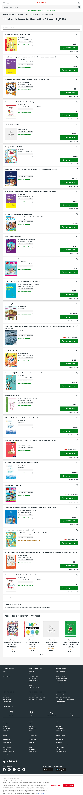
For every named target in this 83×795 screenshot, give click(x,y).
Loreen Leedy (23, 306)
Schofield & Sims (24, 398)
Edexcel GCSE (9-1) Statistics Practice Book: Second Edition (24, 373)
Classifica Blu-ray (60, 730)
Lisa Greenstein (32, 239)
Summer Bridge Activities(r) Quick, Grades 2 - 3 (20, 214)
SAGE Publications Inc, (23, 557)
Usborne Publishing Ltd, (23, 39)
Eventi (4, 674)
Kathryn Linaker (33, 398)
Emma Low (28, 510)
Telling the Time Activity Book (14, 147)
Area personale (6, 695)
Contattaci (5, 704)
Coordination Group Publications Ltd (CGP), (28, 106)
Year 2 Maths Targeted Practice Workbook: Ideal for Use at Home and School (30, 192)
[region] (41, 785)
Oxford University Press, (23, 84)
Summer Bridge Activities (26, 217)
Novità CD (31, 726)
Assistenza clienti (7, 701)
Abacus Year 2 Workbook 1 (13, 259)
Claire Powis (28, 284)
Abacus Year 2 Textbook (13, 485)
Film (57, 724)
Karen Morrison (23, 239)
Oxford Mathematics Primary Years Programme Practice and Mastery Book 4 (30, 440)
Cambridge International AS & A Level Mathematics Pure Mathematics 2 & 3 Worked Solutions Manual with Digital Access (40, 327)
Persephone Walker (33, 532)
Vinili (30, 730)
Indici (30, 685)
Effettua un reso (7, 699)
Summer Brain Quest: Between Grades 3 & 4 (19, 530)
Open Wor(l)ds (33, 751)
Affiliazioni (58, 674)
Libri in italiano (6, 724)
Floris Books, (21, 422)
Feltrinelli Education (60, 701)
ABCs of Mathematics (32, 643)
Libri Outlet (5, 726)
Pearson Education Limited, (24, 264)
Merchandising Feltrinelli (62, 745)
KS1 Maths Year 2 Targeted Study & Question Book (70, 643)
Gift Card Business (60, 676)
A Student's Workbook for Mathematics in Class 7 (21, 463)
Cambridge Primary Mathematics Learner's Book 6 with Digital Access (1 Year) (31, 508)
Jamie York (22, 420)
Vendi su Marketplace (61, 678)
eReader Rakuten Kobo (61, 751)
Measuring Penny (10, 304)
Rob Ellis (22, 375)
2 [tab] (42, 654)
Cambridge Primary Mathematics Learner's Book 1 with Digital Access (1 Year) (31, 169)
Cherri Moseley (23, 172)
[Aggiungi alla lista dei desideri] (77, 34)
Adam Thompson (24, 127)
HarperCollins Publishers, (24, 62)
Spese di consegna (8, 706)
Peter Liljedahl (23, 555)
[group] (41, 10)
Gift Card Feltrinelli (33, 676)
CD (30, 724)
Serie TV (58, 733)
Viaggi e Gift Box (60, 747)
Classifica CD (32, 728)
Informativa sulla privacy (35, 699)
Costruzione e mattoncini (9, 745)
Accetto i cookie (68, 785)
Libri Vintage (6, 730)
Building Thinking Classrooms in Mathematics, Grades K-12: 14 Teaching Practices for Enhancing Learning (39, 552)
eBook (4, 733)
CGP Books (22, 104)
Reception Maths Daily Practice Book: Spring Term (21, 102)
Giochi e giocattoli (7, 742)
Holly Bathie (23, 37)
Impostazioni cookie (56, 785)
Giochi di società (7, 749)
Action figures (6, 754)
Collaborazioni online (61, 680)
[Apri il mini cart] (79, 2)
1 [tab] (40, 654)
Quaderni (31, 754)
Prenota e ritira (32, 674)
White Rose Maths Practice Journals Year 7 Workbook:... (12, 643)
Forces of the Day (11, 350)
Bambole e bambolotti (8, 751)
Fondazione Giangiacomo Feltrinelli (65, 699)
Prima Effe (58, 683)
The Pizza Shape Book (12, 124)
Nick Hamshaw (23, 331)
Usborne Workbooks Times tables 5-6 (17, 35)
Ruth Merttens (23, 261)
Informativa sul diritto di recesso (37, 697)
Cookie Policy (40, 793)
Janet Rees (30, 172)
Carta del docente (34, 680)
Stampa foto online (34, 687)
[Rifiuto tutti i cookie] (80, 785)
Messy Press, (21, 129)
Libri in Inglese (6, 728)
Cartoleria (31, 742)
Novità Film (58, 726)
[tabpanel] (12, 635)
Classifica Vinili (33, 735)
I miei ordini (6, 697)
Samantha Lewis (24, 353)
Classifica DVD (59, 728)
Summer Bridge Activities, (24, 219)
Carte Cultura (32, 678)
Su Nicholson (35, 284)
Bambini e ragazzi (60, 735)
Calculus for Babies (51, 643)
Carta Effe (31, 671)
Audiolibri (5, 735)
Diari (30, 745)
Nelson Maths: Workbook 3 (13, 236)
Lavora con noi (6, 676)
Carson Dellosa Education (40, 217)
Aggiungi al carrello (70, 48)
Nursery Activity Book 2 (12, 395)
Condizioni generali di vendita (36, 695)
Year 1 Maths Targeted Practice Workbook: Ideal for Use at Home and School (30, 57)
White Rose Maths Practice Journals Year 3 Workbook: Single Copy (27, 79)
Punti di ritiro (32, 683)
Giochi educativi (7, 747)
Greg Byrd (34, 510)
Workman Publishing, (23, 535)
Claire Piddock (23, 532)
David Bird (22, 284)
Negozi (4, 671)
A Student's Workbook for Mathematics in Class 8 (21, 418)
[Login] (8, 2)
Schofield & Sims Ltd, (23, 400)
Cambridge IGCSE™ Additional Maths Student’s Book (22, 281)
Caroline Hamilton (24, 82)
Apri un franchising (60, 671)
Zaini (30, 747)
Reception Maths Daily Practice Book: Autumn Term (22, 575)
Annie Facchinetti (24, 443)
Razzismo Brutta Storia (61, 704)
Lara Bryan (22, 149)
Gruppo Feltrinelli (60, 695)
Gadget (58, 749)
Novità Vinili (32, 733)
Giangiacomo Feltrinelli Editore (63, 697)
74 (45, 598)
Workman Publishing (43, 532)
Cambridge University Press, (24, 174)
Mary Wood (22, 510)
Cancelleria (32, 749)
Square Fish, (21, 308)
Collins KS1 (22, 59)
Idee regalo (59, 742)
